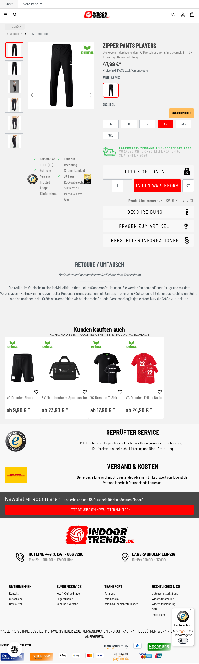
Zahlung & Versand (67, 604)
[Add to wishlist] (36, 391)
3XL (110, 135)
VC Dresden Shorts (20, 397)
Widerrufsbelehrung (163, 604)
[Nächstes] (90, 94)
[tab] (148, 212)
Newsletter (15, 604)
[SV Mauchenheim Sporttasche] (64, 368)
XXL (183, 123)
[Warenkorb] (193, 14)
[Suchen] (15, 14)
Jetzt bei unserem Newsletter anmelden (99, 509)
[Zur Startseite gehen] (96, 14)
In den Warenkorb (157, 185)
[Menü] (6, 14)
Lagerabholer (65, 598)
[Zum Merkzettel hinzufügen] (188, 185)
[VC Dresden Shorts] (22, 368)
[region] (49, 95)
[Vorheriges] (31, 94)
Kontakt (14, 593)
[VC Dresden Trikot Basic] (144, 368)
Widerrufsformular (163, 598)
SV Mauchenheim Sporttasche (64, 397)
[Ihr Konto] (183, 14)
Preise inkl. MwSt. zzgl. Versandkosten (126, 70)
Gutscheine (16, 598)
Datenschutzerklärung (165, 593)
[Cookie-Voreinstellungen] (14, 649)
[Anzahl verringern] (107, 185)
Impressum (158, 614)
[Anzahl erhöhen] (127, 185)
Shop (9, 4)
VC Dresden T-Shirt (104, 397)
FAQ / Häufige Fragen (69, 593)
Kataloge (109, 593)
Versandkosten (95, 631)
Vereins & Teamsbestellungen (121, 604)
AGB (154, 609)
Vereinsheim (32, 4)
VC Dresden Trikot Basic (144, 397)
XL (165, 123)
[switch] (183, 641)
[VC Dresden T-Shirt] (106, 368)
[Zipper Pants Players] (61, 75)
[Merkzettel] (174, 14)
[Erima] (87, 49)
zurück (17, 26)
